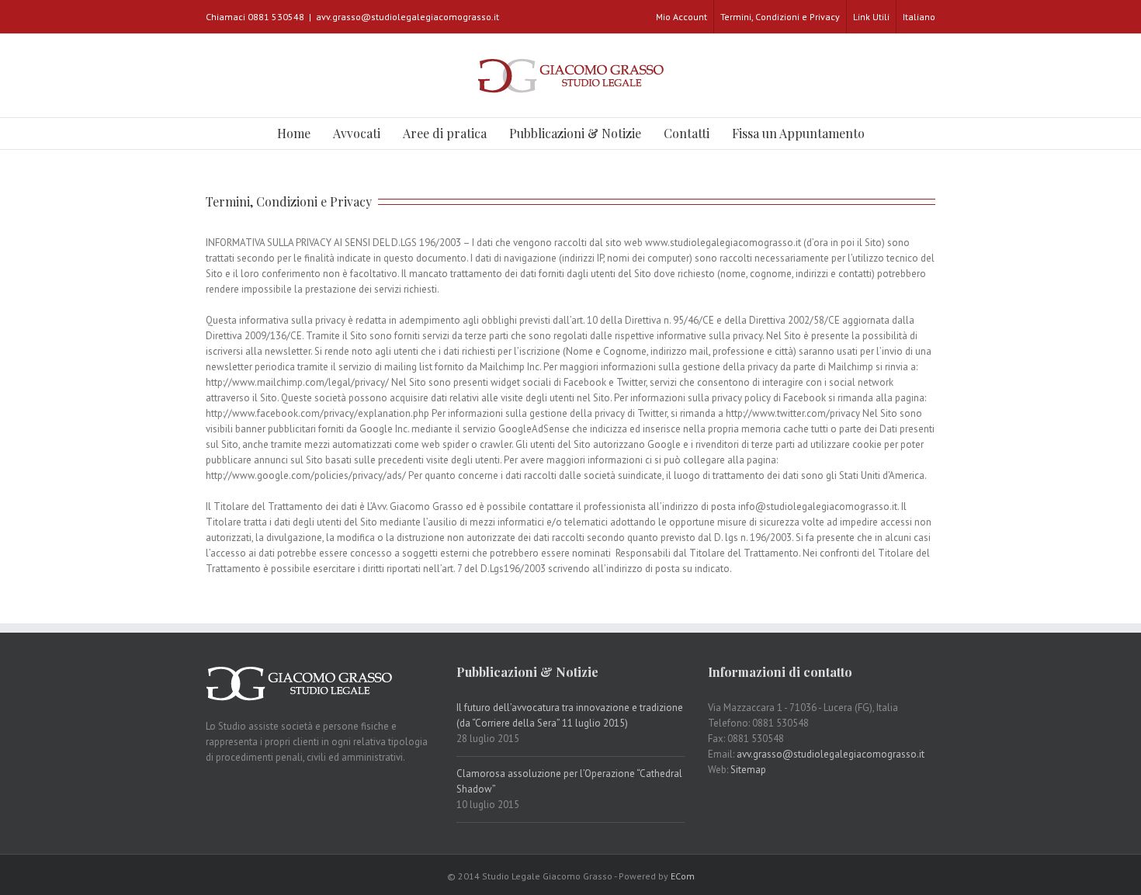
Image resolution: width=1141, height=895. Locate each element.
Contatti (686, 133)
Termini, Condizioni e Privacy (780, 17)
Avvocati (356, 133)
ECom (683, 876)
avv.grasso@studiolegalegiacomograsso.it (407, 17)
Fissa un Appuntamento (798, 133)
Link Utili (871, 17)
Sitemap (748, 769)
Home (293, 133)
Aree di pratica (445, 133)
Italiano (919, 17)
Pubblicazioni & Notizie (575, 133)
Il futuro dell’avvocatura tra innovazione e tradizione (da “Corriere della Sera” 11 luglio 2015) (569, 715)
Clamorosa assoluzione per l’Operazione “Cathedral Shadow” (569, 781)
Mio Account (681, 17)
